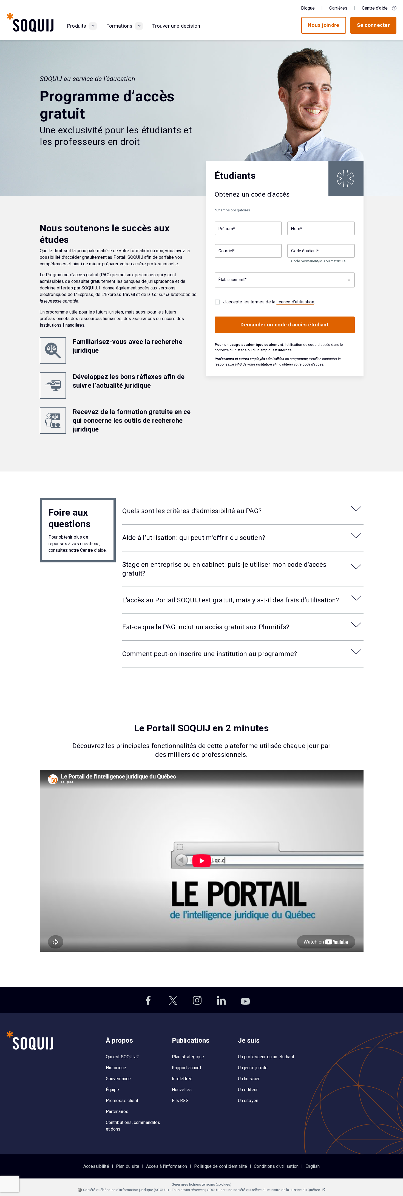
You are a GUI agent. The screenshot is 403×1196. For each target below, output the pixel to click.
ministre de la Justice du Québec (294, 1190)
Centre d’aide (93, 550)
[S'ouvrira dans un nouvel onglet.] (149, 1000)
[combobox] (285, 280)
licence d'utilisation (295, 301)
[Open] (349, 280)
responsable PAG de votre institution (243, 364)
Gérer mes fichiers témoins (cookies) (202, 1184)
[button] (93, 26)
